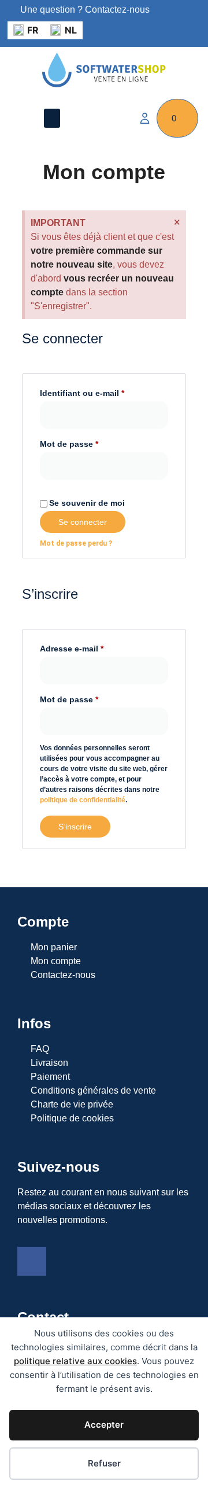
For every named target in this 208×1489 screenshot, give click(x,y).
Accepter (104, 1424)
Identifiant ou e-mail (82, 393)
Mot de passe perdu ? (76, 543)
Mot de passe (69, 444)
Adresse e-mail (71, 648)
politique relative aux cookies (75, 1360)
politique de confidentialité (82, 800)
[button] (52, 118)
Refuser (104, 1463)
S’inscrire (75, 826)
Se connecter (82, 522)
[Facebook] (31, 1261)
